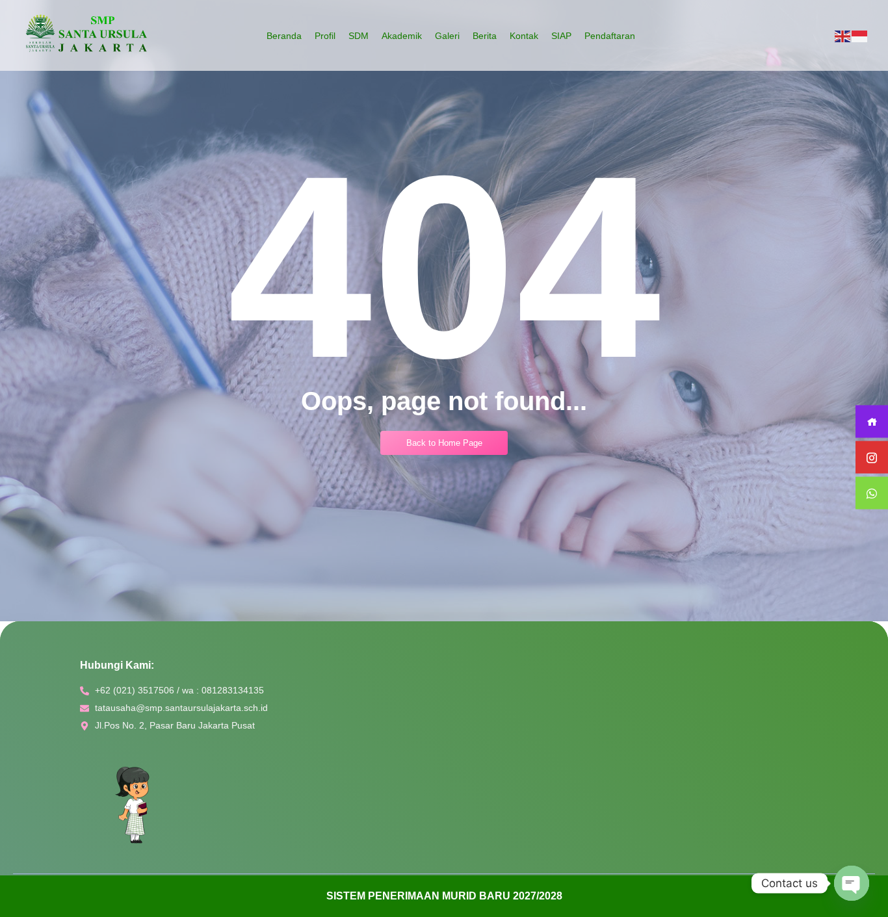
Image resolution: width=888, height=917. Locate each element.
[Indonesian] (860, 35)
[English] (843, 35)
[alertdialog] (444, 896)
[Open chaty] (851, 883)
